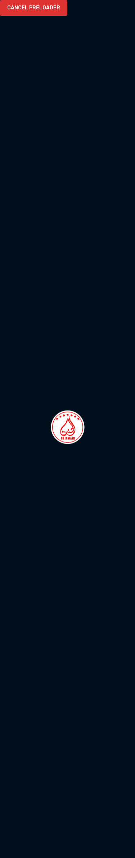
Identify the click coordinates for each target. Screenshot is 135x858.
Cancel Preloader (33, 8)
